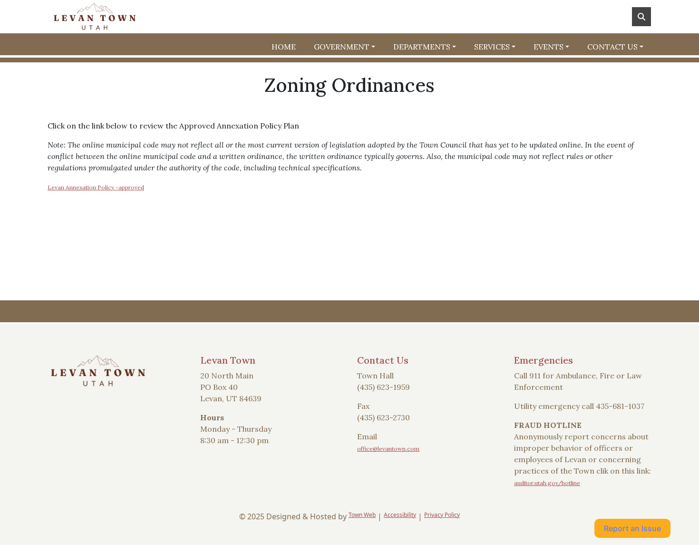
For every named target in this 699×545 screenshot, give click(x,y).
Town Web (362, 515)
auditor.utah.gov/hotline (547, 482)
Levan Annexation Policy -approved (96, 187)
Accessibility (400, 515)
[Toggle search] (641, 16)
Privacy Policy (442, 515)
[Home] (94, 16)
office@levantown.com (388, 448)
